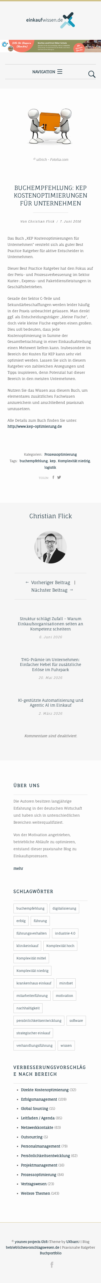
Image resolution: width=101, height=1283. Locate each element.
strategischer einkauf (33, 1033)
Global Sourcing (34, 1108)
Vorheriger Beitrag (50, 582)
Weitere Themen (35, 1193)
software (76, 1020)
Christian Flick (41, 221)
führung (40, 921)
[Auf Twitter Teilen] (59, 477)
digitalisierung (64, 908)
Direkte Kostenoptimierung (45, 1090)
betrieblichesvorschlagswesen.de (32, 1247)
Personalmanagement (40, 1146)
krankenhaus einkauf (33, 983)
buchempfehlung (34, 461)
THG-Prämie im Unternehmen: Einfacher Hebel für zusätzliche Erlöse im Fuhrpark (50, 664)
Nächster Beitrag (49, 590)
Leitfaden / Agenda (38, 1118)
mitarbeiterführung (32, 996)
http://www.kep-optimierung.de (35, 426)
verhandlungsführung (34, 1045)
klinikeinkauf (27, 946)
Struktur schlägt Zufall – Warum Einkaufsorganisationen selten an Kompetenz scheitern (50, 623)
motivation (64, 996)
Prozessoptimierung (60, 454)
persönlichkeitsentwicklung (38, 1020)
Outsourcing (32, 1137)
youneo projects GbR (31, 1242)
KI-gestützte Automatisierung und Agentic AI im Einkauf (50, 703)
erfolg (21, 921)
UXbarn (72, 1242)
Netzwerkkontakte (37, 1127)
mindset (66, 983)
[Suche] (92, 74)
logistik (50, 467)
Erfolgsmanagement (39, 1099)
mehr (18, 868)
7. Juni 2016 (70, 221)
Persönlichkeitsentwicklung (45, 1155)
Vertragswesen (34, 1184)
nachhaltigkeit (28, 1008)
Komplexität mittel (31, 958)
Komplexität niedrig (74, 461)
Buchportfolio (50, 1253)
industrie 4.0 (65, 933)
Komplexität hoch (60, 946)
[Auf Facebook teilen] (53, 477)
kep (53, 461)
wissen (66, 1045)
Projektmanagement (39, 1165)
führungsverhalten (31, 933)
